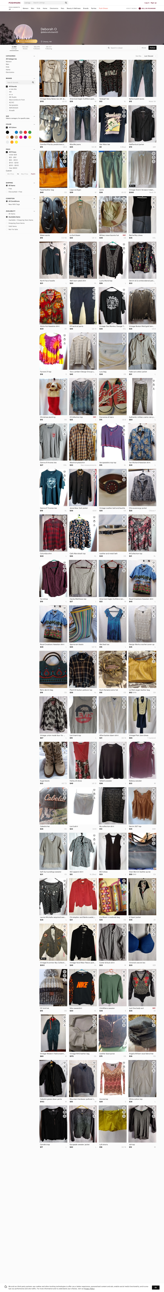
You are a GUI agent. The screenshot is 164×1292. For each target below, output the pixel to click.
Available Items (14, 217)
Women (25, 8)
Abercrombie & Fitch (17, 100)
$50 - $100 (13, 160)
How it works (131, 8)
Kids (38, 8)
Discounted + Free (15, 192)
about (144, 48)
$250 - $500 (14, 165)
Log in (147, 3)
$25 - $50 (12, 157)
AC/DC (11, 102)
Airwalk (12, 110)
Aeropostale (13, 105)
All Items (12, 186)
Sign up (154, 3)
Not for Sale (13, 229)
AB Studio (13, 97)
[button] (29, 3)
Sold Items (13, 226)
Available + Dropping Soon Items (21, 220)
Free (10, 189)
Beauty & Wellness (74, 8)
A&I (10, 92)
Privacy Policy (89, 1289)
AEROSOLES (13, 108)
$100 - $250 (14, 163)
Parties (93, 8)
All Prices (12, 152)
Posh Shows (103, 8)
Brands (85, 8)
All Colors (13, 127)
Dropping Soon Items (17, 223)
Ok (156, 1288)
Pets (62, 8)
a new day (13, 89)
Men (32, 8)
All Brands (13, 86)
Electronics (54, 8)
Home (45, 8)
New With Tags (14, 204)
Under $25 (13, 155)
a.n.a (11, 94)
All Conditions (14, 201)
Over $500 (13, 168)
